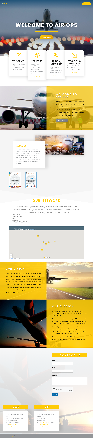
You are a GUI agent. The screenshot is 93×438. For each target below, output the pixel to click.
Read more (18, 73)
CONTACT (86, 4)
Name (54, 360)
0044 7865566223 (44, 422)
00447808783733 (44, 425)
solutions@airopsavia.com (15, 427)
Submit (55, 394)
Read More (46, 37)
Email (54, 368)
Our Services (67, 4)
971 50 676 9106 (13, 425)
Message (55, 375)
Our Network (77, 4)
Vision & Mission (57, 4)
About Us (47, 4)
